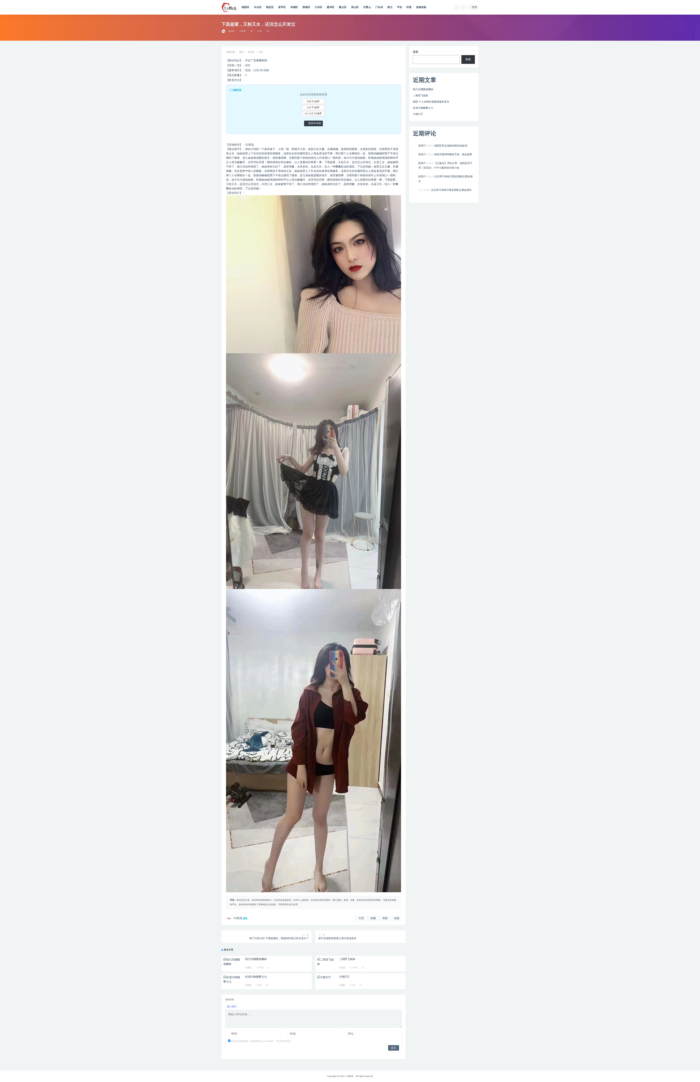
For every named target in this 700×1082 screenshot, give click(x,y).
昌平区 (282, 7)
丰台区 (258, 7)
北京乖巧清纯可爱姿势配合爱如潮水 (451, 190)
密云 (389, 7)
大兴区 (318, 7)
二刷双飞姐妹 (347, 959)
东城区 (294, 7)
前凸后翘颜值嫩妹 (256, 959)
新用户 (422, 146)
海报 (385, 918)
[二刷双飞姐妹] (326, 962)
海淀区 (270, 7)
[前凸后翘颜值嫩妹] (232, 962)
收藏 (373, 918)
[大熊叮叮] (326, 977)
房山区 (355, 7)
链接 (396, 918)
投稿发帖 (421, 7)
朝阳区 (246, 7)
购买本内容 (314, 123)
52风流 (240, 918)
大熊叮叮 (344, 976)
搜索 (415, 52)
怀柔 (409, 7)
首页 (241, 52)
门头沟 (379, 7)
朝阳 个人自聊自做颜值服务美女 (431, 102)
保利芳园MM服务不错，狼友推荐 (453, 154)
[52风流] (223, 31)
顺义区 (343, 7)
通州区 (331, 7)
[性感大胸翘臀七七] (232, 979)
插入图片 (232, 1006)
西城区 (306, 7)
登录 (474, 7)
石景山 (367, 7)
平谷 (399, 7)
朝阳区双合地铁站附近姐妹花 (450, 146)
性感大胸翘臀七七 (256, 976)
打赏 (361, 918)
